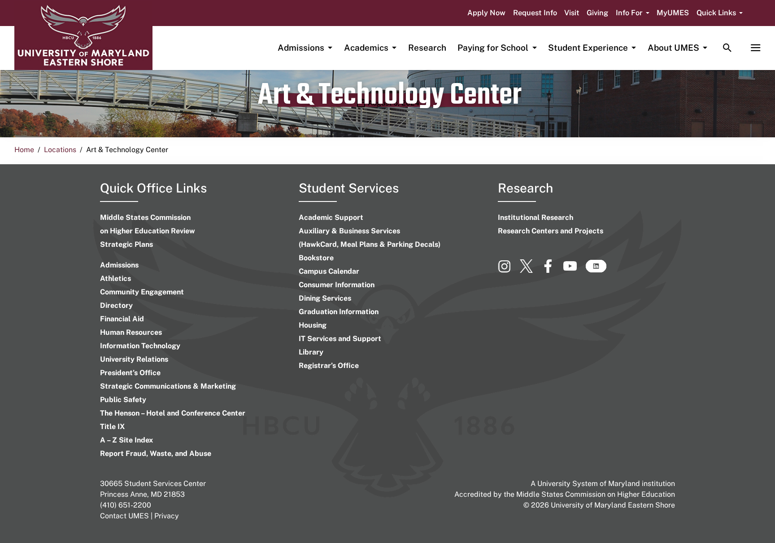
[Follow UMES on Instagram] (509, 270)
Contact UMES (124, 516)
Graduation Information (339, 311)
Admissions (119, 265)
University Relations (134, 359)
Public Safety (123, 399)
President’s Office (130, 372)
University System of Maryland (588, 483)
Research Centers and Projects (550, 231)
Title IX (112, 426)
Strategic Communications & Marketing (168, 386)
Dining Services (325, 298)
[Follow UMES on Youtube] (574, 270)
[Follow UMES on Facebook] (552, 270)
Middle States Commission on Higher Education (595, 494)
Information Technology (140, 346)
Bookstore (316, 258)
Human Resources (131, 332)
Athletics (115, 278)
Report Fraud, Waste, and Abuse (155, 453)
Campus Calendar (329, 271)
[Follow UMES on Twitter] (530, 270)
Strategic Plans (126, 244)
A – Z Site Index (126, 440)
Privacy (166, 516)
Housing (313, 325)
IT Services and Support (340, 338)
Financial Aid (122, 319)
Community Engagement (142, 292)
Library (311, 352)
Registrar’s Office (329, 365)
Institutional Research (535, 217)
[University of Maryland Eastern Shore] (83, 35)
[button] (632, 13)
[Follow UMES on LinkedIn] (596, 270)
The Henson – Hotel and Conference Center (172, 413)
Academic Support (331, 217)
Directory (116, 305)
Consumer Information (336, 284)
